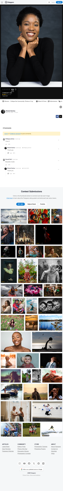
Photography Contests (24, 453)
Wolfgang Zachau (9, 139)
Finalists (42, 204)
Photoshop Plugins (40, 449)
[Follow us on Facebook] (29, 463)
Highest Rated (31, 204)
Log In (53, 2)
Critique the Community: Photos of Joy (21, 101)
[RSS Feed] (43, 463)
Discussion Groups (23, 451)
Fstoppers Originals (8, 451)
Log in (6, 134)
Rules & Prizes (41, 101)
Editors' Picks (21, 446)
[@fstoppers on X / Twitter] (34, 463)
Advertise (54, 451)
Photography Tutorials (40, 446)
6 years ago (17, 138)
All (20, 204)
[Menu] (2, 2)
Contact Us (54, 449)
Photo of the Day (22, 449)
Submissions (52, 101)
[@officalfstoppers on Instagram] (20, 463)
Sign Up (59, 2)
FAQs (52, 453)
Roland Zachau (10, 111)
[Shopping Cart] (49, 2)
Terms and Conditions (35, 475)
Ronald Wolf (8, 159)
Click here (9, 198)
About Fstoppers (56, 446)
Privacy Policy (26, 475)
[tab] (20, 204)
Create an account (15, 134)
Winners (6, 101)
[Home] (9, 2)
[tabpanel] (31, 323)
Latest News (5, 446)
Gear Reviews (6, 449)
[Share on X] (60, 116)
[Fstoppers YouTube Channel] (24, 463)
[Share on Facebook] (57, 116)
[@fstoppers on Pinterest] (39, 463)
